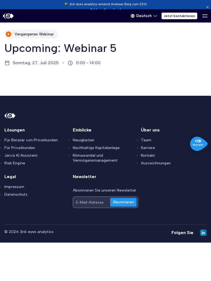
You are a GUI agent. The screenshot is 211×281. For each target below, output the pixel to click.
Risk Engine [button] (14, 163)
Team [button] (146, 140)
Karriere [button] (148, 147)
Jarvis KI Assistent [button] (21, 155)
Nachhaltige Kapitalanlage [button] (96, 147)
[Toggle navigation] (205, 16)
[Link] (8, 16)
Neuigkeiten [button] (83, 140)
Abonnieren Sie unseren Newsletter (104, 190)
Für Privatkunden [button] (19, 147)
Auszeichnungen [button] (156, 163)
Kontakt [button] (148, 155)
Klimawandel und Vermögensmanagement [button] (95, 158)
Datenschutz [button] (15, 194)
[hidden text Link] (207, 7)
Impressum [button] (14, 186)
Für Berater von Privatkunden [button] (31, 140)
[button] (144, 16)
